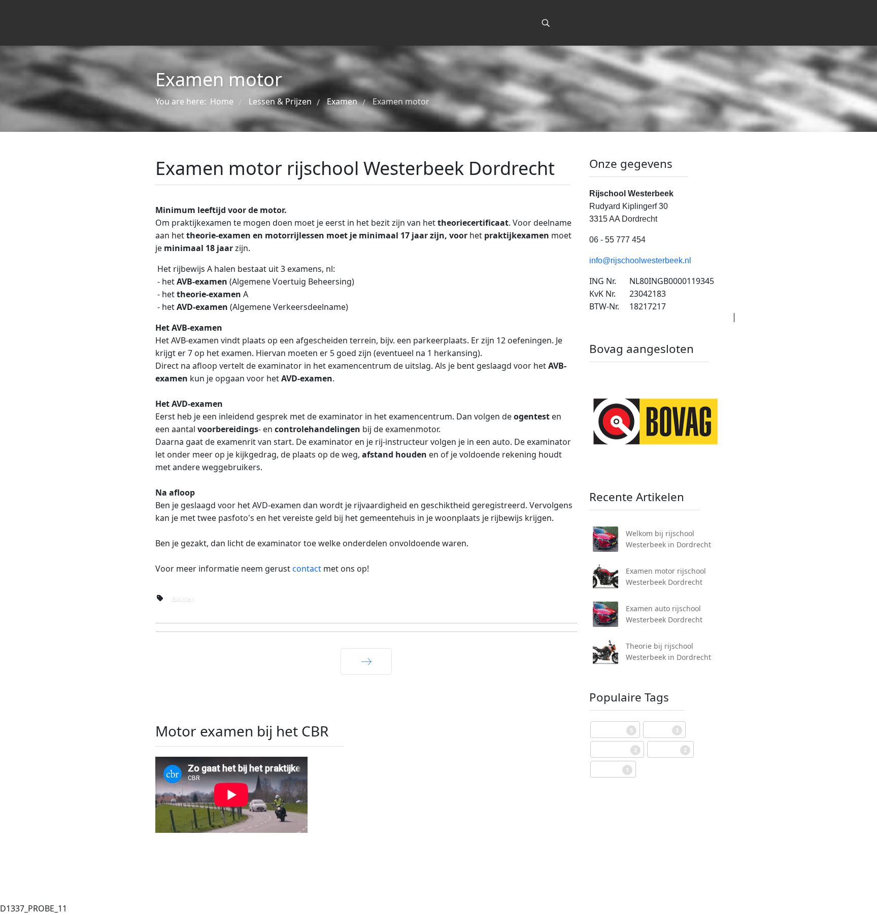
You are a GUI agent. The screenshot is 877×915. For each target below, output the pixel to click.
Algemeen (615, 749)
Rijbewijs (613, 729)
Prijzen (663, 729)
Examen (183, 599)
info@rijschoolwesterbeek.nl (640, 260)
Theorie (611, 769)
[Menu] (524, 23)
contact (307, 568)
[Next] (366, 661)
